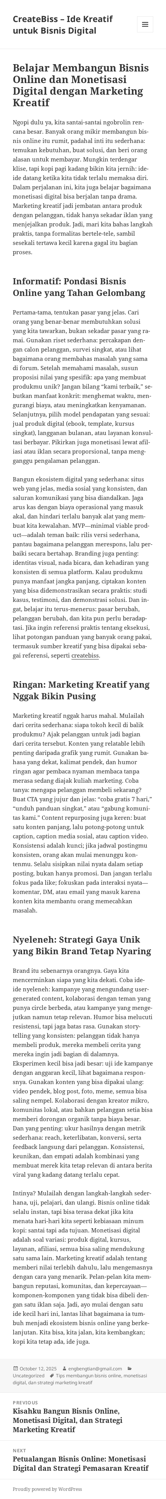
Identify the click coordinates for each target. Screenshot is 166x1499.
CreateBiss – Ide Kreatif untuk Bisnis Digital (63, 24)
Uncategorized (28, 1375)
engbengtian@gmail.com (95, 1368)
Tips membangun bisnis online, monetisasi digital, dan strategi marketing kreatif (80, 1379)
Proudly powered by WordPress (47, 1489)
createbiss (85, 655)
